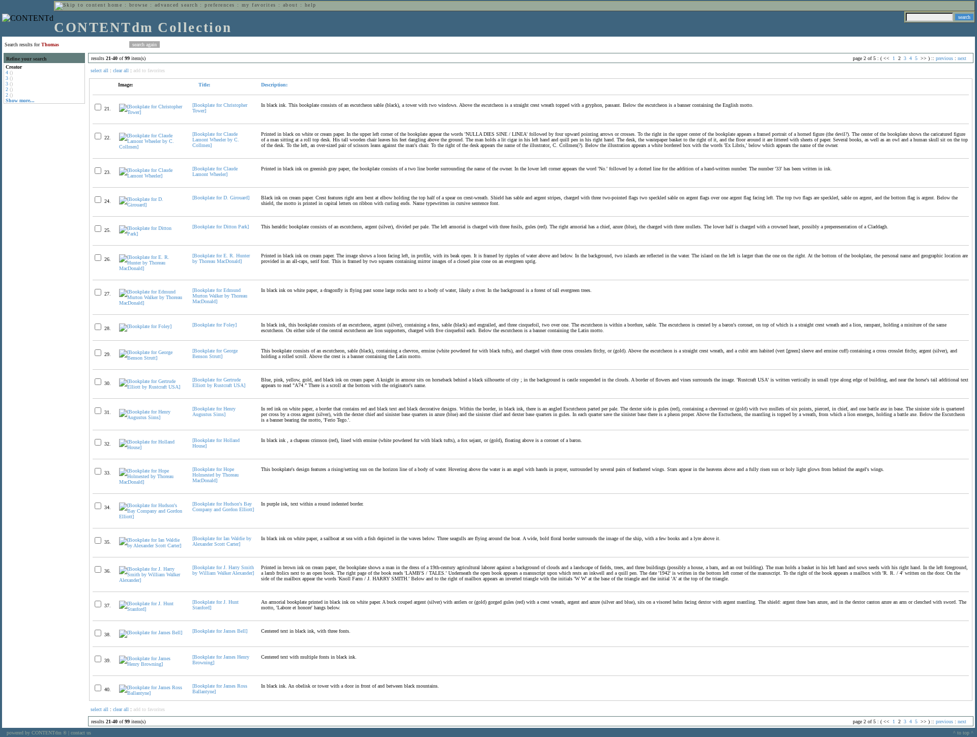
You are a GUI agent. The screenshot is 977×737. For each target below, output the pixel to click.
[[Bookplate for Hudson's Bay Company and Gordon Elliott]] (151, 516)
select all (99, 70)
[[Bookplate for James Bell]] (150, 632)
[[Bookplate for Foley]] (145, 326)
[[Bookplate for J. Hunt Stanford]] (151, 609)
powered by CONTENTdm (37, 732)
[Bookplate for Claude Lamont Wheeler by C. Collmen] (215, 139)
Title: (203, 84)
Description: (274, 84)
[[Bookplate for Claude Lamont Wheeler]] (151, 176)
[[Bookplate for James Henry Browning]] (151, 664)
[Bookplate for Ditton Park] (220, 226)
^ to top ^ (963, 732)
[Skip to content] (80, 5)
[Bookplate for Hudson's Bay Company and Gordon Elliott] (223, 506)
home (115, 5)
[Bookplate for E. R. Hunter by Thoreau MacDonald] (221, 258)
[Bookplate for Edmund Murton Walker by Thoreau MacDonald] (219, 295)
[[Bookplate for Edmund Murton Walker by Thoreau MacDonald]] (151, 303)
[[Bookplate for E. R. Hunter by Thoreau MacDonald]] (151, 268)
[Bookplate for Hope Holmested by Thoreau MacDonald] (215, 474)
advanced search (176, 5)
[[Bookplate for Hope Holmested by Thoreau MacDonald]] (151, 482)
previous (944, 58)
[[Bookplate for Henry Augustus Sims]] (151, 417)
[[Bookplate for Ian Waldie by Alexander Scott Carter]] (151, 545)
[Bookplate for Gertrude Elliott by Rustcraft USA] (218, 382)
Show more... (20, 100)
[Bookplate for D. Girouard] (220, 197)
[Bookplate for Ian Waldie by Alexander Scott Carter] (221, 541)
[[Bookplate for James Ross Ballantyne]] (151, 693)
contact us (81, 732)
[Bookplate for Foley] (214, 325)
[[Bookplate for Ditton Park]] (151, 234)
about (290, 5)
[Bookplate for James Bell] (219, 631)
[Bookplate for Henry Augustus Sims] (214, 411)
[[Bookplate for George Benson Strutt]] (151, 358)
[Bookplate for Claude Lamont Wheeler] (215, 171)
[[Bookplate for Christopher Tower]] (151, 112)
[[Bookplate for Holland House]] (151, 447)
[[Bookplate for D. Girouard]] (151, 205)
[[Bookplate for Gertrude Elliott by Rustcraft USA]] (151, 387)
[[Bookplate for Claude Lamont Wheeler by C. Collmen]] (151, 147)
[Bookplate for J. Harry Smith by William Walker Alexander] (223, 570)
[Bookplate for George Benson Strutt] (215, 353)
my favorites (259, 5)
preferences (220, 5)
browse (138, 5)
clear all (121, 70)
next (962, 58)
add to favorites (149, 70)
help (311, 5)
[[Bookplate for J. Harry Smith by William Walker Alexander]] (151, 580)
